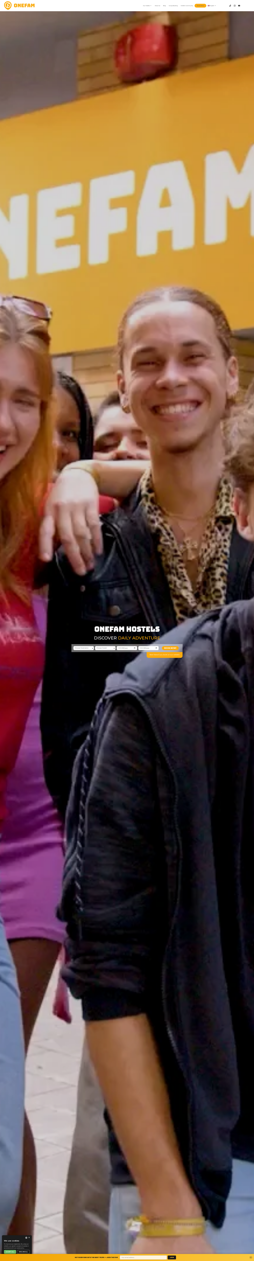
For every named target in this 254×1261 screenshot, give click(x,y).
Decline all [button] (23, 1252)
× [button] (29, 1237)
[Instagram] (235, 6)
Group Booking (173, 5)
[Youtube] (239, 6)
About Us (157, 5)
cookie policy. (21, 1248)
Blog (164, 5)
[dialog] (17, 1247)
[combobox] (26, 1238)
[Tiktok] (230, 6)
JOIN (172, 1257)
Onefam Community (187, 5)
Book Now (200, 5)
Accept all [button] (10, 1252)
